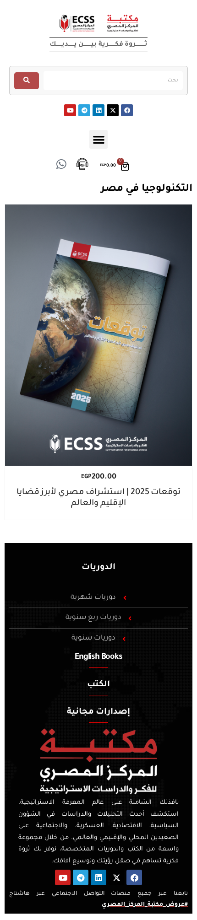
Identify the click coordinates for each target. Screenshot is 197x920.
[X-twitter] (113, 110)
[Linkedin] (98, 110)
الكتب (98, 684)
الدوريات (98, 567)
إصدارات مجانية (98, 712)
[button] (98, 139)
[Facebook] (127, 110)
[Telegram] (84, 110)
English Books (98, 657)
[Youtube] (70, 110)
